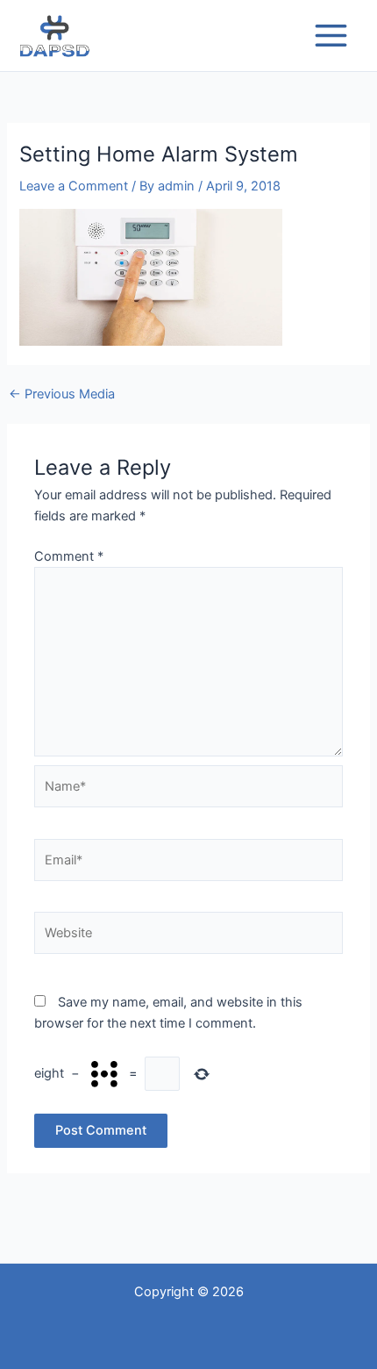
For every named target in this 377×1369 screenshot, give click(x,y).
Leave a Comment (73, 186)
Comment (68, 556)
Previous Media (62, 394)
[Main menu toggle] (330, 35)
